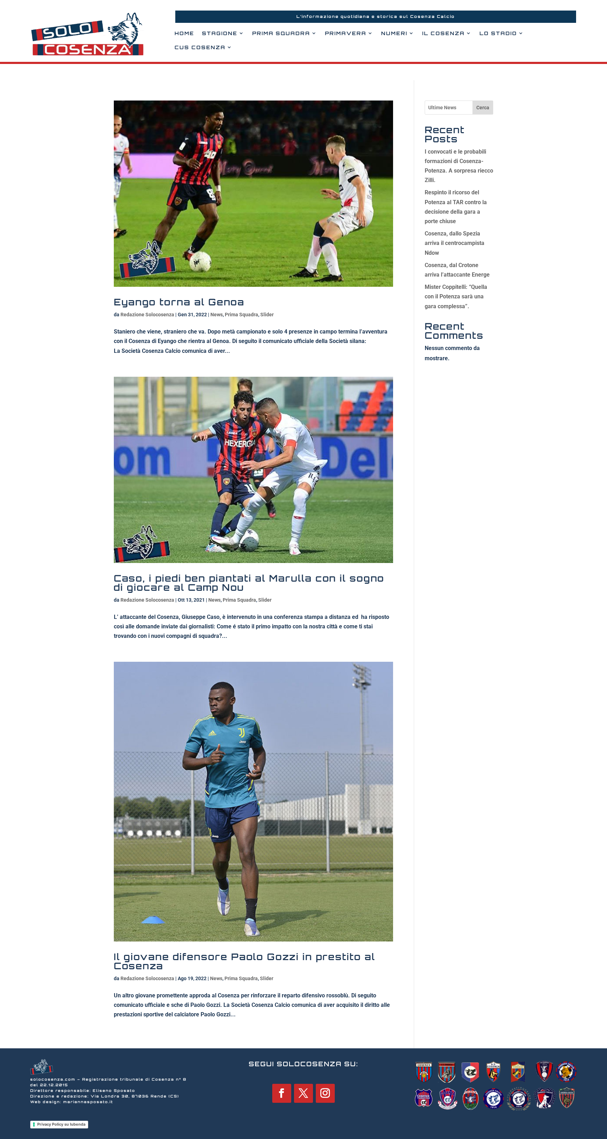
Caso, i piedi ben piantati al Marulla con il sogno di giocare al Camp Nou (249, 582)
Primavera (345, 33)
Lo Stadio (498, 33)
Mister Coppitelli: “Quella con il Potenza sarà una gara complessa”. (456, 296)
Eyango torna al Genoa (179, 302)
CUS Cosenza (200, 47)
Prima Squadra (281, 33)
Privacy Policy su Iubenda (61, 1124)
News (216, 314)
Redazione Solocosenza (147, 314)
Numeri (394, 33)
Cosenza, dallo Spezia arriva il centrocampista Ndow (454, 243)
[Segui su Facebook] (281, 1093)
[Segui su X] (303, 1093)
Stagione (219, 33)
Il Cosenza (443, 33)
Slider (267, 314)
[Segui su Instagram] (325, 1093)
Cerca (482, 107)
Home (184, 33)
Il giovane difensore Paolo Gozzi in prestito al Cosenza (244, 961)
